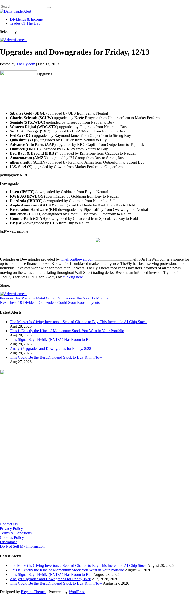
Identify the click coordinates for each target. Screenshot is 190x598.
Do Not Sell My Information (22, 546)
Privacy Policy (11, 528)
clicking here (73, 277)
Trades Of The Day (25, 23)
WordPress (77, 592)
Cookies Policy (12, 537)
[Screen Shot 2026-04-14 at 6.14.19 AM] (62, 373)
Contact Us (9, 524)
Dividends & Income (26, 19)
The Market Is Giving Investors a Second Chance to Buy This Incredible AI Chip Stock (78, 322)
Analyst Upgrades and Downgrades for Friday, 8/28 (50, 348)
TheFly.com (25, 64)
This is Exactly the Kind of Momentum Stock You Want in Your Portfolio (67, 331)
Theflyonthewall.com (77, 259)
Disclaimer (8, 542)
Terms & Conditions (16, 533)
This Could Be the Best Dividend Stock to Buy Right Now (56, 357)
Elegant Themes (33, 592)
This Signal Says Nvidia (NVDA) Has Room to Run (51, 339)
